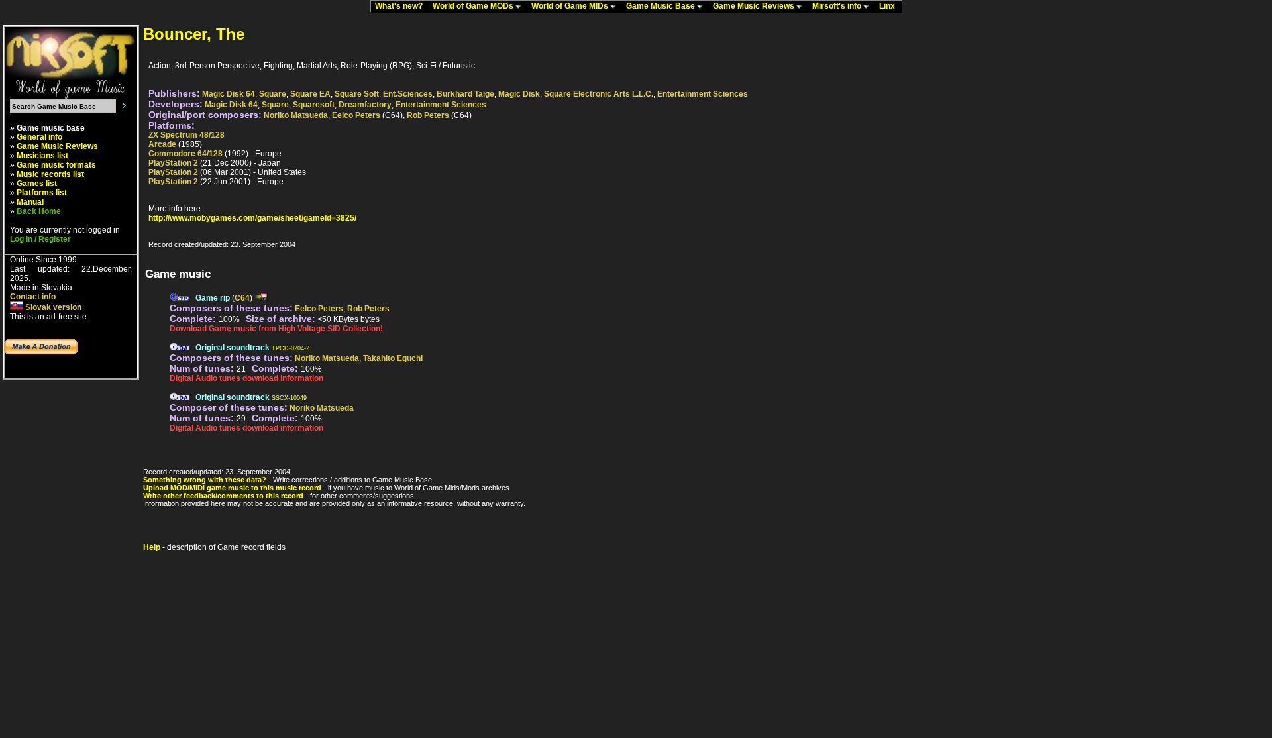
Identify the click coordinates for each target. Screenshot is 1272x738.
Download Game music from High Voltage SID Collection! (276, 328)
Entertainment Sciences (702, 94)
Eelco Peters (356, 115)
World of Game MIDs (570, 6)
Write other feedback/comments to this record (223, 496)
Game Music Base (661, 6)
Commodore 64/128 (185, 153)
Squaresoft (314, 104)
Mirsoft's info (837, 6)
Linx (890, 6)
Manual (30, 202)
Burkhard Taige (465, 94)
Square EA (310, 94)
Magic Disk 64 (228, 94)
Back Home (39, 211)
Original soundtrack (232, 347)
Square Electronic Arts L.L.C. (598, 94)
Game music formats (56, 165)
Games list (37, 183)
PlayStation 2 (173, 163)
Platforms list (42, 192)
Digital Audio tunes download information (246, 378)
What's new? (402, 6)
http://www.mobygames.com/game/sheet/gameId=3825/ (252, 218)
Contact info (33, 296)
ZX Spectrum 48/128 (186, 135)
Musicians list (42, 155)
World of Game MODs (474, 6)
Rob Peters (428, 115)
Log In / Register (40, 239)
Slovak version (52, 307)
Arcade (162, 144)
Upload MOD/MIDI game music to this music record (232, 488)
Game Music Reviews (754, 6)
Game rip (212, 298)
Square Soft (357, 94)
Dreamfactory (365, 104)
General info (39, 137)
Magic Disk (519, 94)
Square (272, 94)
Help (151, 547)
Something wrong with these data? (204, 480)
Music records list (50, 174)
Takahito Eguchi (393, 358)
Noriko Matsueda (296, 115)
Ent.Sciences (408, 94)
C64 (242, 298)
